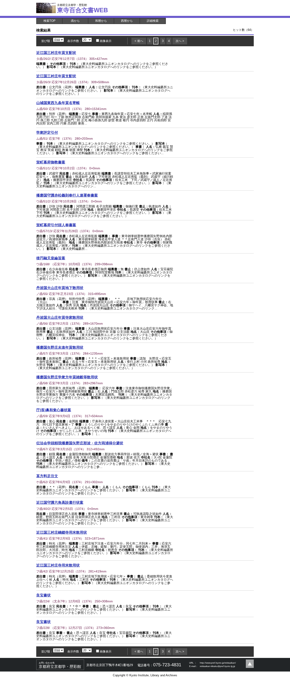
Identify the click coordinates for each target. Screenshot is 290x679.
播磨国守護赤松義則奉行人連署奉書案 (67, 195)
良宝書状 (43, 595)
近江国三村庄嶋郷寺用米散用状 (61, 532)
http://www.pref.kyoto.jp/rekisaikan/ (218, 663)
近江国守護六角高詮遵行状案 (59, 502)
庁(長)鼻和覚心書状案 (53, 410)
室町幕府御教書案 (50, 162)
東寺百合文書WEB (82, 8)
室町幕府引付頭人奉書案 (56, 225)
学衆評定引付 (47, 132)
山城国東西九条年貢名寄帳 (58, 103)
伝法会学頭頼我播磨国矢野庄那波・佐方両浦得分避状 (79, 443)
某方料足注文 (47, 476)
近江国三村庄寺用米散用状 (58, 565)
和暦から (101, 20)
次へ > (180, 41)
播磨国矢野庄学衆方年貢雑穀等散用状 (67, 377)
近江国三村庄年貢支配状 (56, 53)
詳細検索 (153, 20)
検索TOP (50, 20)
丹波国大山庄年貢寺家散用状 (59, 317)
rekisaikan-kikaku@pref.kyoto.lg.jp (217, 666)
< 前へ (139, 41)
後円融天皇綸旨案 (50, 258)
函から (75, 20)
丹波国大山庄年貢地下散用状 (59, 288)
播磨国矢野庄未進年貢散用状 (59, 347)
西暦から (127, 20)
